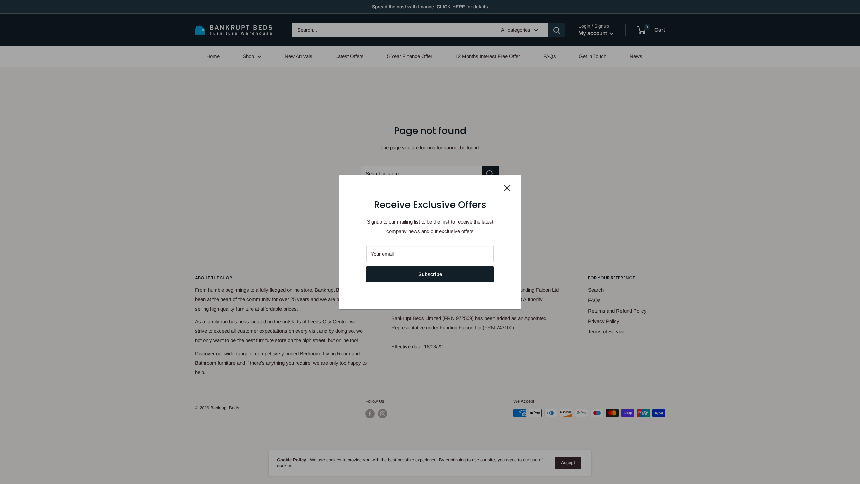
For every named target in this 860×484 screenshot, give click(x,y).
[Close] (507, 187)
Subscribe (430, 274)
